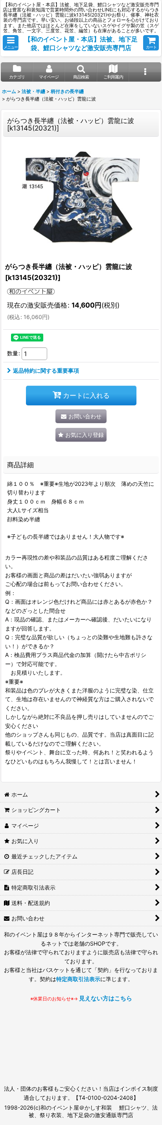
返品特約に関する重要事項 (46, 370)
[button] (10, 42)
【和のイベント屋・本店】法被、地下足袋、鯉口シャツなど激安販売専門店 (81, 43)
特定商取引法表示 (78, 979)
